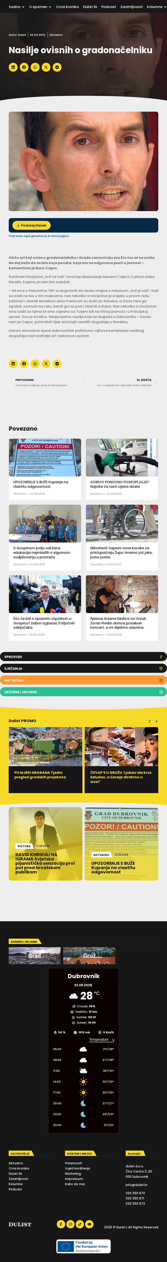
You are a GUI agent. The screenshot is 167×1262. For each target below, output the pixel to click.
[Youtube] (89, 1224)
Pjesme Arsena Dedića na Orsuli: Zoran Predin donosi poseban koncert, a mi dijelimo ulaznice (118, 623)
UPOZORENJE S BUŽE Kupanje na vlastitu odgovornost (40, 484)
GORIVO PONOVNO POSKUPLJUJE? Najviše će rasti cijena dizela (119, 484)
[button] (13, 67)
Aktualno (56, 35)
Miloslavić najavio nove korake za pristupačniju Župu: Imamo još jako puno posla (121, 553)
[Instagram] (70, 1224)
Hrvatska (19, 635)
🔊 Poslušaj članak (31, 225)
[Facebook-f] (61, 1224)
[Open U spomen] (50, 7)
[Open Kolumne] (165, 7)
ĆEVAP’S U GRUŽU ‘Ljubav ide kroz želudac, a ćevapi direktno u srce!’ (45, 777)
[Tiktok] (80, 1224)
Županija (96, 564)
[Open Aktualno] (23, 7)
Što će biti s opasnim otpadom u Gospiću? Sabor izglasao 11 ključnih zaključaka (44, 623)
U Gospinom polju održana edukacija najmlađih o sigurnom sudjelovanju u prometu (41, 553)
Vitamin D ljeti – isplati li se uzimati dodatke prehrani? (115, 775)
